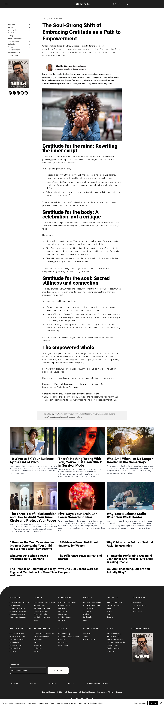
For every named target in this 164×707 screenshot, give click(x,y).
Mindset (11, 33)
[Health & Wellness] (30, 38)
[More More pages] (40, 620)
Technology (12, 44)
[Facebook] (14, 93)
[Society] (30, 47)
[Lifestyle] (30, 35)
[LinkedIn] (18, 93)
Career (10, 27)
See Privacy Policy (97, 703)
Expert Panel (13, 55)
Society (11, 47)
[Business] (30, 24)
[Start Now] (33, 469)
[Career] (30, 27)
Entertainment (14, 50)
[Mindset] (30, 32)
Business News (14, 53)
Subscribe (117, 4)
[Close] (161, 703)
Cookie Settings (140, 703)
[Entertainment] (30, 49)
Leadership (12, 30)
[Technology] (30, 44)
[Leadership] (30, 30)
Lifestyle (11, 36)
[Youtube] (22, 93)
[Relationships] (30, 41)
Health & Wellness (15, 38)
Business (11, 24)
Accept (153, 703)
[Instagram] (10, 93)
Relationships (13, 41)
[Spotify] (26, 93)
